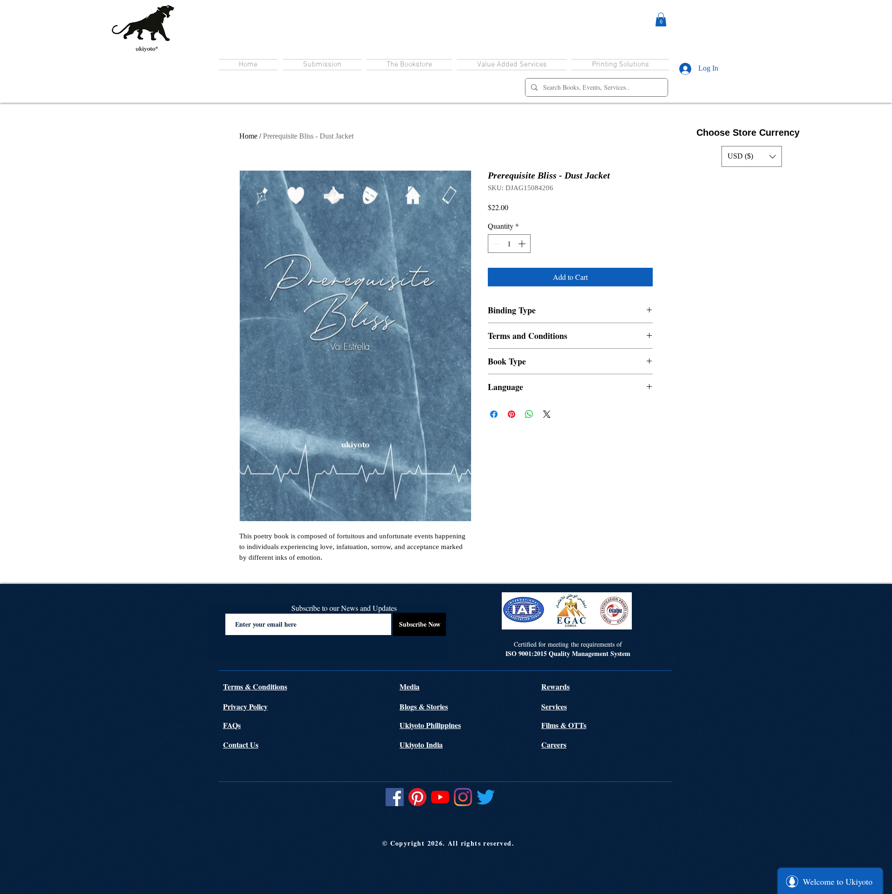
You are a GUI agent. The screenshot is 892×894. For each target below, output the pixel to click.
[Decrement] (495, 243)
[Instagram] (463, 797)
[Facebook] (395, 797)
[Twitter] (486, 797)
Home (248, 136)
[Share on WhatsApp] (529, 414)
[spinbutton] (509, 243)
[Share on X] (546, 414)
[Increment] (522, 243)
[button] (661, 19)
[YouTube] (440, 797)
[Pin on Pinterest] (511, 414)
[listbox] (751, 156)
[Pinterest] (417, 797)
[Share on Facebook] (493, 414)
